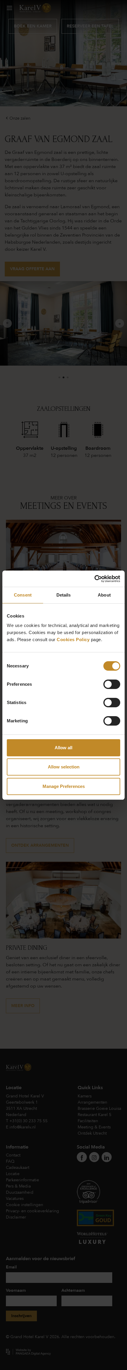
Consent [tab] (23, 594)
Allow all (63, 747)
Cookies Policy (73, 639)
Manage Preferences (64, 786)
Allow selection (63, 766)
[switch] (111, 684)
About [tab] (104, 594)
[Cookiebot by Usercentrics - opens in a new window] (94, 579)
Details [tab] (63, 594)
